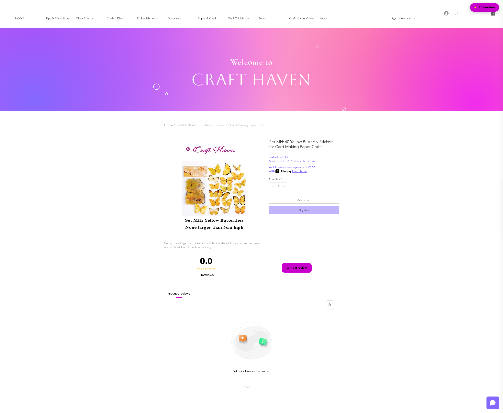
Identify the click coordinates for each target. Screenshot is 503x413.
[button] (493, 12)
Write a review (297, 268)
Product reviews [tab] (179, 294)
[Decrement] (272, 186)
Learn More (299, 171)
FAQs (246, 386)
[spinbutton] (278, 186)
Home (168, 125)
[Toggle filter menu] (329, 304)
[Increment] (284, 186)
